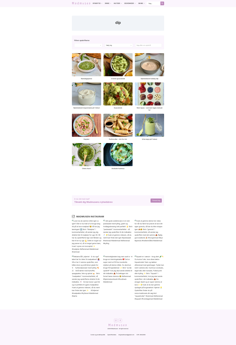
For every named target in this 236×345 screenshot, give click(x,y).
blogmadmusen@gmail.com (126, 334)
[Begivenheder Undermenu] (135, 3)
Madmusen (81, 3)
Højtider (117, 3)
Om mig (140, 3)
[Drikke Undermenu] (110, 3)
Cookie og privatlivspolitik (98, 334)
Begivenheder (129, 3)
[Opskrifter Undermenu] (101, 3)
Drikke (107, 3)
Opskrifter (96, 3)
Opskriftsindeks (111, 334)
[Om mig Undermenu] (144, 3)
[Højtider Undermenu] (121, 3)
